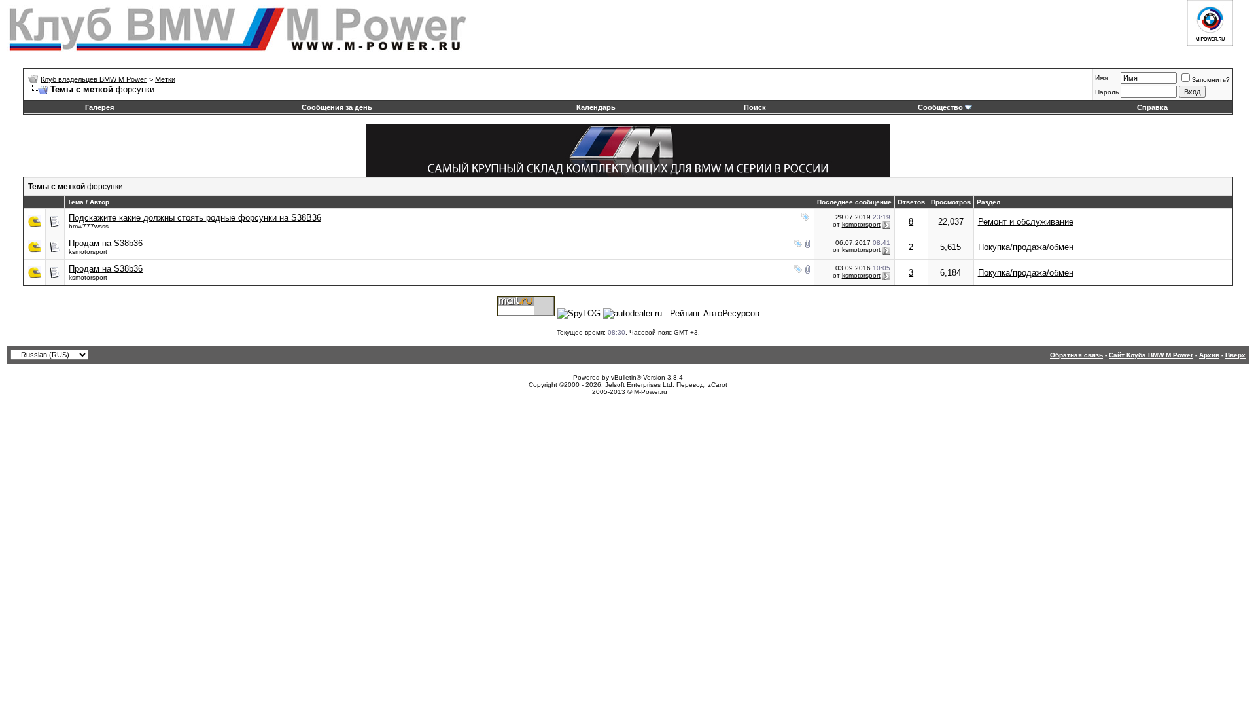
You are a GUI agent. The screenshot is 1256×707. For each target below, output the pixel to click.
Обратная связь (1076, 355)
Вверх (1235, 355)
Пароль (1107, 92)
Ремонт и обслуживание (1025, 222)
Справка (1152, 107)
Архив (1209, 355)
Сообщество (940, 107)
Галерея (99, 107)
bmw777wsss (89, 226)
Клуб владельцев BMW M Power (94, 79)
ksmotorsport (861, 224)
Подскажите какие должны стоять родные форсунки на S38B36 (195, 218)
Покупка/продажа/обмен (1025, 247)
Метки (165, 79)
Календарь (596, 107)
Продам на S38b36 (106, 243)
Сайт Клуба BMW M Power (1151, 355)
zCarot (717, 384)
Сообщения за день (337, 107)
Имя (1101, 77)
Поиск (755, 107)
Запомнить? (1211, 79)
